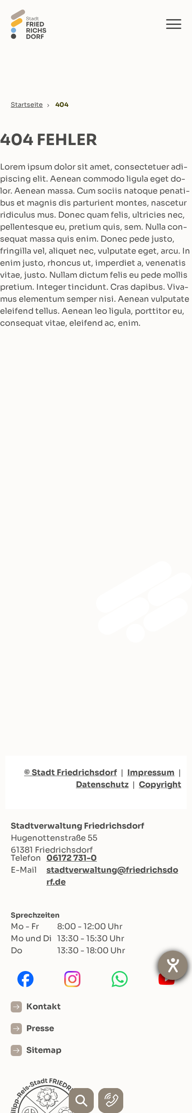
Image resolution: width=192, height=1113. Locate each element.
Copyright (160, 784)
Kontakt (43, 1007)
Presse (40, 1028)
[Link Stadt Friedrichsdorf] (28, 23)
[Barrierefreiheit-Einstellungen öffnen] (173, 965)
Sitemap (44, 1050)
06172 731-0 (71, 858)
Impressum (151, 772)
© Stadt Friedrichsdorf (70, 772)
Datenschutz (102, 784)
